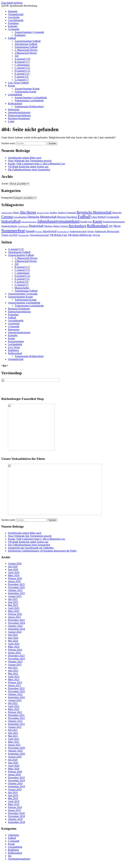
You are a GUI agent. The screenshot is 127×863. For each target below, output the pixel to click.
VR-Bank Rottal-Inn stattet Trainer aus (28, 166)
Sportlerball (50, 231)
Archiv (5, 183)
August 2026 (14, 563)
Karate (11, 85)
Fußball (12, 38)
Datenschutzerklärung (19, 115)
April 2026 (13, 572)
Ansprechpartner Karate (27, 88)
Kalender (13, 26)
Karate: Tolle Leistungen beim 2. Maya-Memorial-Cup (36, 163)
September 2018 (16, 822)
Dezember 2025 (16, 584)
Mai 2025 (13, 605)
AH (17, 56)
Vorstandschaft (15, 14)
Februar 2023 (15, 682)
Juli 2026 (13, 566)
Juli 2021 (13, 730)
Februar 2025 (15, 614)
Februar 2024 (15, 649)
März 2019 (13, 804)
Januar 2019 (14, 810)
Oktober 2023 (15, 661)
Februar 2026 (15, 578)
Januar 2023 (14, 685)
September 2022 (16, 697)
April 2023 (13, 676)
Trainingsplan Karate (25, 91)
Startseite (12, 11)
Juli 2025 (13, 599)
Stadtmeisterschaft (78, 231)
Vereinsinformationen (19, 858)
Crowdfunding (20, 217)
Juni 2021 (13, 733)
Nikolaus (48, 226)
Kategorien (7, 197)
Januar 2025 (14, 617)
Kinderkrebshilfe (9, 226)
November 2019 (16, 780)
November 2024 (16, 623)
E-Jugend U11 (22, 73)
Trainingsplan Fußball (26, 47)
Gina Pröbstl (98, 217)
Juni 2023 (13, 670)
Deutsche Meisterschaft (42, 217)
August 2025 (14, 596)
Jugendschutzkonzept (19, 112)
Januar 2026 (14, 581)
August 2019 (14, 789)
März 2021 (13, 741)
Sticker (90, 231)
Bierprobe (117, 212)
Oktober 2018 (15, 819)
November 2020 (16, 747)
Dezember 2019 (16, 777)
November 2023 (16, 658)
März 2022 (13, 709)
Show (117, 226)
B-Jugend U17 (22, 61)
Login (11, 121)
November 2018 (16, 816)
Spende (30, 231)
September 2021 (16, 724)
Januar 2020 (14, 774)
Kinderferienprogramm (114, 221)
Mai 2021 (13, 735)
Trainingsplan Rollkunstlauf (29, 106)
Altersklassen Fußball (26, 44)
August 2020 (14, 756)
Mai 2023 (13, 673)
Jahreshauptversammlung (58, 221)
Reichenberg (77, 226)
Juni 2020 (13, 762)
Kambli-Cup (86, 221)
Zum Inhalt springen (11, 2)
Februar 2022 (15, 712)
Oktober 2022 (15, 694)
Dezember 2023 (16, 655)
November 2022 (16, 691)
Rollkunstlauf (15, 103)
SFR (110, 226)
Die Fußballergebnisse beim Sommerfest (29, 169)
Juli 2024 (13, 634)
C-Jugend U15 (22, 67)
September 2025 (16, 593)
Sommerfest (13, 230)
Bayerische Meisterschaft (94, 212)
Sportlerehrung (63, 232)
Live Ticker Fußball (18, 82)
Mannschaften (22, 287)
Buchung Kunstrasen (19, 118)
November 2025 (16, 587)
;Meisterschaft (6, 213)
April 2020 (13, 765)
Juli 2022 (13, 703)
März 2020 (13, 768)
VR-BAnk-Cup (58, 235)
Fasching (71, 217)
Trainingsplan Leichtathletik (29, 100)
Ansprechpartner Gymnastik (29, 32)
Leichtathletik (15, 94)
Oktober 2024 (15, 625)
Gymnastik (13, 29)
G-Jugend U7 (22, 79)
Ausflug (53, 212)
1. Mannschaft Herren (26, 50)
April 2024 (13, 643)
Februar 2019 (15, 807)
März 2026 (13, 575)
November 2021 (16, 718)
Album (16, 212)
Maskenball (36, 226)
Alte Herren (28, 212)
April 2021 (13, 738)
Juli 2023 (13, 667)
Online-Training (60, 226)
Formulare (13, 23)
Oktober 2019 (15, 783)
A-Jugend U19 (22, 58)
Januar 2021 (14, 744)
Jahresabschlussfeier (29, 222)
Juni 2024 (13, 637)
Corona (7, 216)
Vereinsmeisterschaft (39, 235)
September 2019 (16, 786)
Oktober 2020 (15, 750)
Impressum (13, 109)
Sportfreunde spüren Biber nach (24, 157)
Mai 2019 (13, 798)
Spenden (39, 232)
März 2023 (13, 679)
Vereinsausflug (23, 235)
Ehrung (61, 217)
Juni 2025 (13, 602)
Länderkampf (23, 226)
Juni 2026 (13, 569)
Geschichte (14, 17)
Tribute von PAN (9, 235)
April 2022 (13, 706)
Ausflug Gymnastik (67, 212)
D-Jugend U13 (22, 70)
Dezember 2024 (16, 620)
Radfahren (20, 35)
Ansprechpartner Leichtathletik (31, 97)
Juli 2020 (13, 759)
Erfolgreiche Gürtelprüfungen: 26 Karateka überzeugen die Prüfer (42, 550)
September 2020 (16, 753)
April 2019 (13, 801)
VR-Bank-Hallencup (80, 235)
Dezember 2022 (16, 688)
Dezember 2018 (16, 813)
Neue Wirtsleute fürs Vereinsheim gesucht (29, 160)
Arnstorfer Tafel (43, 213)
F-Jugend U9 (21, 76)
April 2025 (13, 608)
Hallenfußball (11, 221)
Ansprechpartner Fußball (28, 41)
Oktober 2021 (15, 721)
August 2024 (14, 631)
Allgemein (13, 835)
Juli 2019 (13, 792)
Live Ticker (14, 347)
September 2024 (16, 628)
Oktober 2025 (15, 590)
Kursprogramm (16, 341)
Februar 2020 (15, 771)
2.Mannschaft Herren (26, 53)
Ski (9, 855)
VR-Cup (96, 235)
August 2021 (14, 727)
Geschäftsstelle (15, 20)
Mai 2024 (13, 640)
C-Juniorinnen (22, 64)
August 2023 (14, 664)
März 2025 (13, 611)
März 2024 (13, 646)
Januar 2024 (14, 652)
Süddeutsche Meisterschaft (107, 231)
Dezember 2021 (16, 715)
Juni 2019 (13, 795)
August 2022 (14, 700)
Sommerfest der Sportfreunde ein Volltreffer (31, 547)
